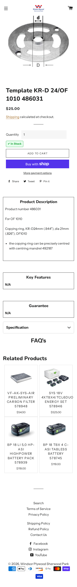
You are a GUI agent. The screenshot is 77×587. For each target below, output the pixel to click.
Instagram (40, 549)
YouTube (40, 555)
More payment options (37, 173)
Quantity (12, 134)
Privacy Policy (38, 514)
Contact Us (38, 535)
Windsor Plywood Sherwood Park (44, 564)
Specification (17, 327)
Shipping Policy (38, 523)
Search (38, 503)
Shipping (12, 117)
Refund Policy (38, 529)
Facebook (40, 544)
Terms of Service (38, 509)
